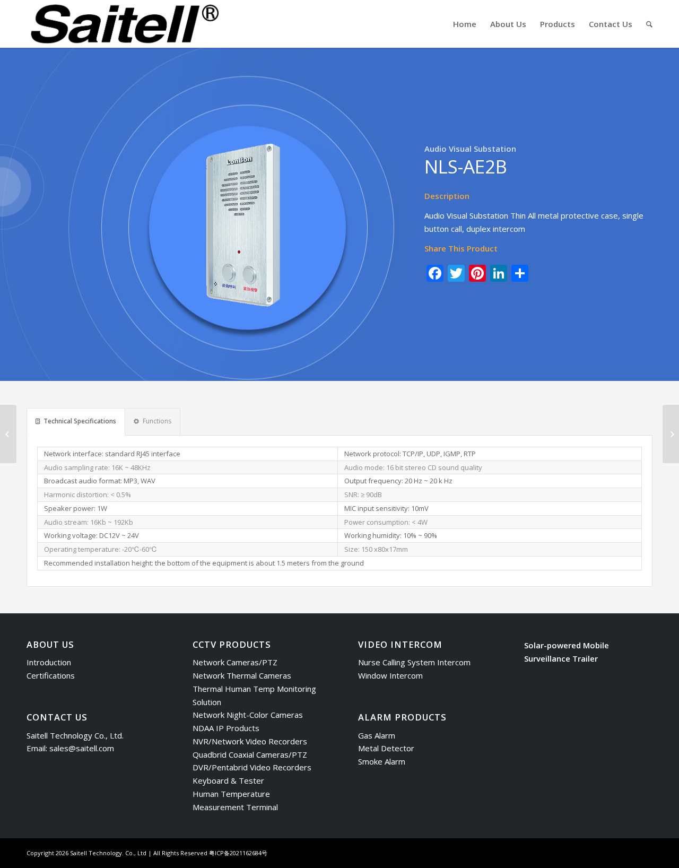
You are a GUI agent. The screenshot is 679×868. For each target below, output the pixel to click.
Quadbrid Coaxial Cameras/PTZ (250, 754)
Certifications (51, 675)
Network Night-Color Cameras (248, 714)
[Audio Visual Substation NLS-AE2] (8, 434)
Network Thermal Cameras (242, 675)
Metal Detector (386, 748)
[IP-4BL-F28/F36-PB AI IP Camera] (671, 434)
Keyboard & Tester (228, 780)
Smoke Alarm (381, 761)
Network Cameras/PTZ (235, 662)
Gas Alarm (376, 735)
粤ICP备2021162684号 (238, 853)
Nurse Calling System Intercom (414, 662)
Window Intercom (390, 675)
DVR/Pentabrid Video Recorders (252, 767)
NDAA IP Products (226, 728)
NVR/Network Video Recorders (250, 741)
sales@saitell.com (81, 748)
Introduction (49, 662)
